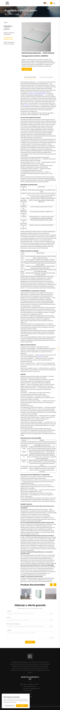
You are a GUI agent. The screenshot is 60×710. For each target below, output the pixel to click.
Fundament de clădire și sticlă (8, 38)
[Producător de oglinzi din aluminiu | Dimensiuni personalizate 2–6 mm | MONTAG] (26, 593)
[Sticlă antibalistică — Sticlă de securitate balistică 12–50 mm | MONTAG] (38, 593)
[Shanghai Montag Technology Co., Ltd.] (7, 3)
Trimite (30, 642)
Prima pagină (9, 14)
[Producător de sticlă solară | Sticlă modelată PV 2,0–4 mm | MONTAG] (50, 593)
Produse (17, 14)
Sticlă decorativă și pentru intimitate (9, 43)
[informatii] (58, 349)
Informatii (26, 69)
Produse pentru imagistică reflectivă (8, 28)
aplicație (40, 356)
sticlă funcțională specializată (37, 93)
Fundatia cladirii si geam (26, 14)
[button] (51, 584)
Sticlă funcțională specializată (9, 33)
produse (26, 105)
